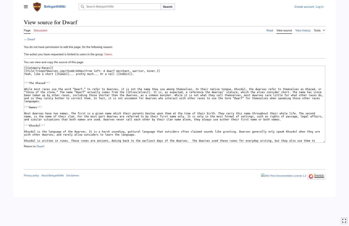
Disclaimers (72, 175)
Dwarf (31, 39)
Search (167, 6)
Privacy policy (31, 175)
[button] (26, 6)
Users (108, 54)
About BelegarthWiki (52, 175)
